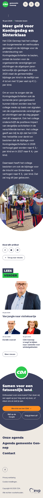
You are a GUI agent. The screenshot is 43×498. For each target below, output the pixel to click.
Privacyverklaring (9, 478)
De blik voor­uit (9, 340)
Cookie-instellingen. (10, 482)
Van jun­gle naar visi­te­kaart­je (19, 316)
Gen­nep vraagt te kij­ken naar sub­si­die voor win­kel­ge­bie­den (31, 343)
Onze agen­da (13, 437)
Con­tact (9, 453)
